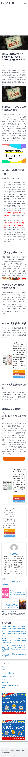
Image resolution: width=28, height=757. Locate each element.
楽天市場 (17, 374)
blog (3, 666)
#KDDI (13, 581)
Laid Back (17, 755)
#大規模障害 (5, 584)
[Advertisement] (14, 21)
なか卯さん (4, 65)
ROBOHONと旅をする (8, 673)
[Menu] (25, 3)
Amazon (17, 371)
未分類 (3, 679)
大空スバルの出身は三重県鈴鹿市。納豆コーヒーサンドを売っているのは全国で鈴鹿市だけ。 (14, 633)
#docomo (8, 581)
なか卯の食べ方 (7, 3)
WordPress (8, 755)
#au (3, 581)
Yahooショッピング (19, 376)
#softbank (19, 581)
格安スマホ (5, 682)
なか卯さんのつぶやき (8, 676)
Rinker (19, 368)
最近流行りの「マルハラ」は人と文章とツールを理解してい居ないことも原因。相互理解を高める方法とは (14, 640)
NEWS (3, 578)
